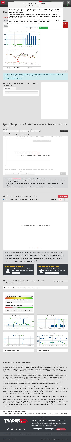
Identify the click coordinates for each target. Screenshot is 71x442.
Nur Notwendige (35, 27)
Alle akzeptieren (43, 27)
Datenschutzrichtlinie (35, 24)
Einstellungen (27, 27)
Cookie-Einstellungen (28, 21)
